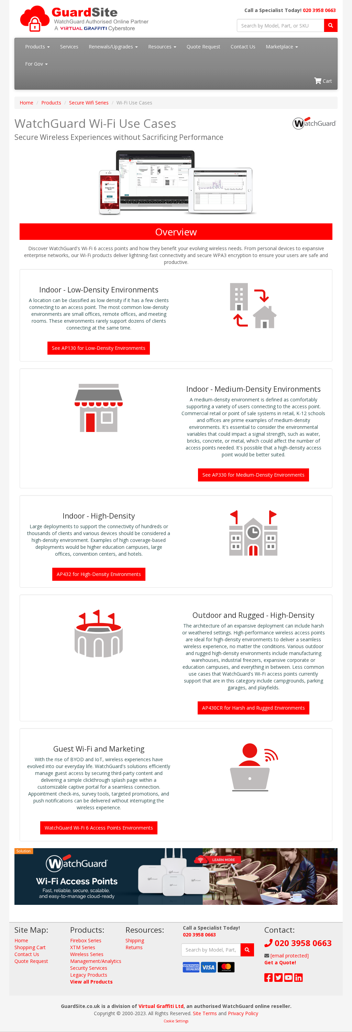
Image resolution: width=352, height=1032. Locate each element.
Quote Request (203, 46)
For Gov (34, 63)
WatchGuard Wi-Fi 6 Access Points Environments (99, 827)
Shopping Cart (30, 947)
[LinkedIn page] (298, 979)
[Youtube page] (288, 979)
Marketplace (280, 46)
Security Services (88, 968)
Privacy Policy (243, 1013)
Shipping (134, 940)
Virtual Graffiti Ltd (161, 1006)
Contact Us (243, 46)
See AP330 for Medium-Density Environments (253, 474)
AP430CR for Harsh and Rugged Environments (253, 707)
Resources (160, 46)
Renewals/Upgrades (111, 46)
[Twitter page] (278, 979)
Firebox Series (85, 940)
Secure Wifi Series (89, 102)
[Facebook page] (268, 979)
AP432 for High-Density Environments (99, 574)
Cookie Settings (176, 1021)
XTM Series (82, 947)
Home (26, 102)
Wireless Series (86, 954)
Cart (326, 81)
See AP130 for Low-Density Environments (98, 348)
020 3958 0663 (319, 10)
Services (69, 46)
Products (35, 46)
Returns (134, 947)
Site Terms (205, 1013)
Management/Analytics (95, 961)
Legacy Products (88, 975)
